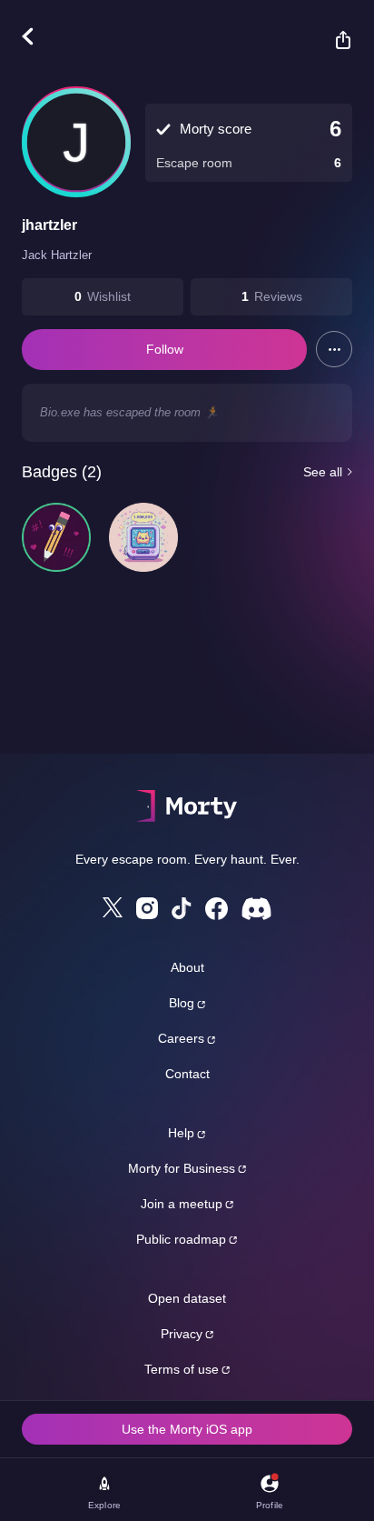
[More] (334, 349)
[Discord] (256, 908)
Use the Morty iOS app (187, 1429)
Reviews (278, 296)
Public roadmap (181, 1239)
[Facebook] (216, 908)
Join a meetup (181, 1203)
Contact (187, 1073)
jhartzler (49, 225)
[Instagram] (147, 908)
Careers (181, 1038)
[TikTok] (182, 908)
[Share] (334, 40)
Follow (164, 349)
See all (322, 472)
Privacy (181, 1333)
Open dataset (187, 1298)
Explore (104, 1505)
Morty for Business (181, 1168)
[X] (113, 907)
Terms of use (181, 1369)
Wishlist (109, 296)
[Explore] (37, 36)
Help (181, 1133)
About (187, 967)
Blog (181, 1003)
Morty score (215, 128)
